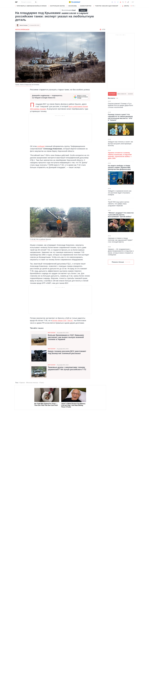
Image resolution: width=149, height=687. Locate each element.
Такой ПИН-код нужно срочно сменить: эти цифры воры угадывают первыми (118, 204)
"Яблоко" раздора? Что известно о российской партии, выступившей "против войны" (121, 214)
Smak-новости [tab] (121, 94)
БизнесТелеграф (85, 6)
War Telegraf (51, 332)
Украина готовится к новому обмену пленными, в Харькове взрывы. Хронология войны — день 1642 (120, 155)
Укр (133, 2)
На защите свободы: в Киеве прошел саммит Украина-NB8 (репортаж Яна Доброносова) (119, 167)
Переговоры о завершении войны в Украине (32, 6)
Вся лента (111, 98)
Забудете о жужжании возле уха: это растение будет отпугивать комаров (120, 193)
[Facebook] (112, 2)
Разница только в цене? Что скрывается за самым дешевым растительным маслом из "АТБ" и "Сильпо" (120, 117)
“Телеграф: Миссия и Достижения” (106, 6)
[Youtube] (120, 2)
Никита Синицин (24, 25)
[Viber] (114, 2)
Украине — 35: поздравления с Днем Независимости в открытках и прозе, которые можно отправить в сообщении (121, 252)
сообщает (41, 146)
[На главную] (74, 2)
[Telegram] (117, 2)
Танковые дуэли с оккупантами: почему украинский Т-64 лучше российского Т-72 (67, 368)
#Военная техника (32, 382)
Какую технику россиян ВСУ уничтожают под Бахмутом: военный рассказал (67, 352)
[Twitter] (123, 2)
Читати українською (22, 29)
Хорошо (83, 10)
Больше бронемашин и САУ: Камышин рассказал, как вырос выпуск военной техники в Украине (66, 337)
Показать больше (118, 262)
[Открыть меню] (16, 2)
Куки (73, 10)
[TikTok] (128, 2)
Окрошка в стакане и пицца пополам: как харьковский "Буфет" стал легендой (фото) (120, 240)
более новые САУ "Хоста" (62, 320)
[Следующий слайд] (135, 6)
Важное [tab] (130, 94)
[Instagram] (125, 2)
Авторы (126, 6)
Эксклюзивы (72, 6)
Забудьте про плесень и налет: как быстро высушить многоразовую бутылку (120, 143)
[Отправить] (35, 2)
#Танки (41, 382)
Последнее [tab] (112, 94)
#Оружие (22, 382)
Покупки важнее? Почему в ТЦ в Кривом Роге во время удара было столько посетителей (120, 105)
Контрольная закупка (57, 6)
